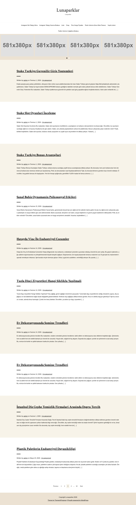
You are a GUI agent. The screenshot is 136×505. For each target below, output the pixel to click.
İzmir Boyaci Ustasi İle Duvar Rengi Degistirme (51, 46)
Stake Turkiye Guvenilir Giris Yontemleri (45, 71)
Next (81, 486)
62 (77, 486)
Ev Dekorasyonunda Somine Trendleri (42, 323)
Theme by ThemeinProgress (57, 500)
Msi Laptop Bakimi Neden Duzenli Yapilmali (17, 46)
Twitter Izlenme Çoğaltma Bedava (68, 31)
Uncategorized (47, 80)
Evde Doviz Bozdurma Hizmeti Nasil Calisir (85, 46)
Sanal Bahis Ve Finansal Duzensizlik (118, 46)
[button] (67, 58)
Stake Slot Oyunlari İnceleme (36, 113)
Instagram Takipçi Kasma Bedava (49, 25)
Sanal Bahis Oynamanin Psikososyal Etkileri (46, 197)
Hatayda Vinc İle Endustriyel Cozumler (43, 239)
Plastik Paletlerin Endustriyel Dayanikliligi (46, 449)
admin (26, 80)
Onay (67, 25)
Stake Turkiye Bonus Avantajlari (39, 155)
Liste (62, 25)
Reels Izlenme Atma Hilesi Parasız (95, 25)
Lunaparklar (68, 11)
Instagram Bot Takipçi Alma (29, 25)
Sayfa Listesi (111, 25)
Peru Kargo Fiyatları (77, 25)
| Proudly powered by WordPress (77, 500)
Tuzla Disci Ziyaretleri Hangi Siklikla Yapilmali (49, 281)
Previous (55, 486)
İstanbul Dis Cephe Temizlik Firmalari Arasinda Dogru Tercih (58, 407)
